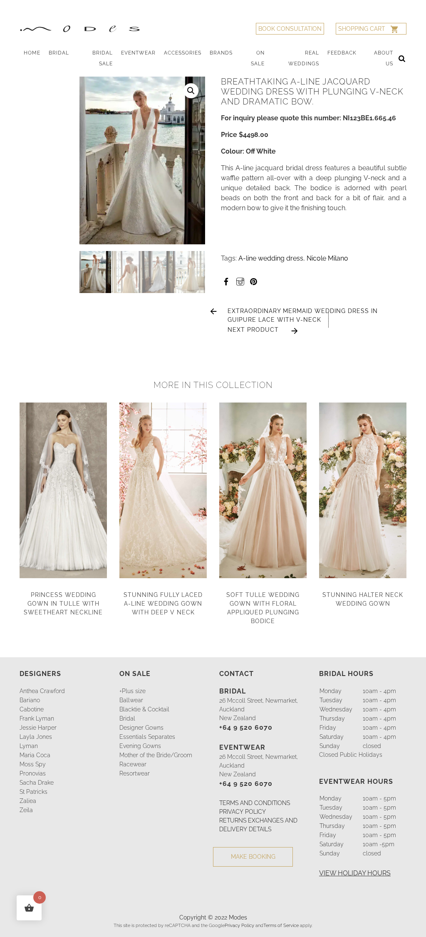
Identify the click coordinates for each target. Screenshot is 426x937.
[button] (190, 90)
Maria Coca (35, 755)
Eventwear (138, 53)
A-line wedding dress (270, 258)
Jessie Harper (38, 727)
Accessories (182, 53)
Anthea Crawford (42, 691)
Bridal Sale (102, 58)
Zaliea (28, 801)
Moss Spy (33, 764)
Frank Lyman (37, 718)
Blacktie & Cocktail (144, 709)
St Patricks (33, 791)
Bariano (30, 700)
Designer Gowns (141, 727)
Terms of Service (281, 925)
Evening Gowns (140, 746)
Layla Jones (36, 736)
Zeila (26, 810)
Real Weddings (303, 58)
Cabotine (32, 709)
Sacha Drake (37, 782)
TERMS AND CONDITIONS (254, 803)
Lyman (29, 746)
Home (32, 53)
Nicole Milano (327, 258)
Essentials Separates (147, 736)
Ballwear (131, 700)
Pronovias (33, 773)
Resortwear (134, 773)
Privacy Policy (239, 925)
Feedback (342, 53)
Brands (221, 53)
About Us (383, 58)
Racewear (132, 764)
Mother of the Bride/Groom (155, 755)
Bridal (59, 53)
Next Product (253, 329)
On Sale (258, 58)
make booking (253, 856)
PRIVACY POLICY (242, 811)
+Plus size (132, 691)
